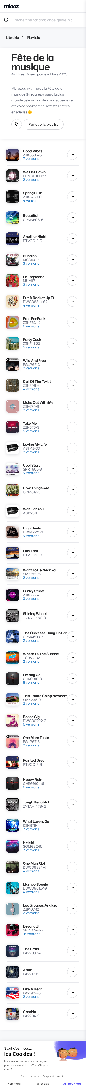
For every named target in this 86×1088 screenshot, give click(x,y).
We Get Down (34, 172)
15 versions (31, 933)
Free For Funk (34, 318)
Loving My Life (35, 444)
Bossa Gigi (31, 716)
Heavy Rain (32, 779)
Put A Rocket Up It (38, 297)
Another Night (35, 236)
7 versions (31, 158)
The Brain (31, 949)
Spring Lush (32, 193)
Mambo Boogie (35, 884)
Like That (30, 550)
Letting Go (31, 675)
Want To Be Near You (40, 570)
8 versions (31, 682)
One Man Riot (34, 863)
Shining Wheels (35, 613)
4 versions (31, 200)
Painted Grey (33, 760)
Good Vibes (32, 151)
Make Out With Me (38, 402)
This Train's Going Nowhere (45, 695)
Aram (27, 970)
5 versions (31, 347)
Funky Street (34, 591)
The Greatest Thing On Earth (45, 633)
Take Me (30, 423)
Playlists (33, 37)
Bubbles (30, 255)
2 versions (31, 179)
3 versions (31, 263)
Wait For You (33, 509)
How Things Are (36, 488)
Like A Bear (32, 989)
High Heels (32, 528)
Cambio (29, 1011)
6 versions (31, 326)
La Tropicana (33, 276)
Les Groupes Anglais (40, 905)
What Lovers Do (36, 821)
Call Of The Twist (37, 381)
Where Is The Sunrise (41, 654)
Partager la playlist (43, 124)
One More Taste (36, 737)
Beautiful (30, 215)
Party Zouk (32, 339)
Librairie (12, 37)
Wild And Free (34, 360)
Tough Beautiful (36, 802)
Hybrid (28, 842)
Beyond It (31, 926)
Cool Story (31, 465)
